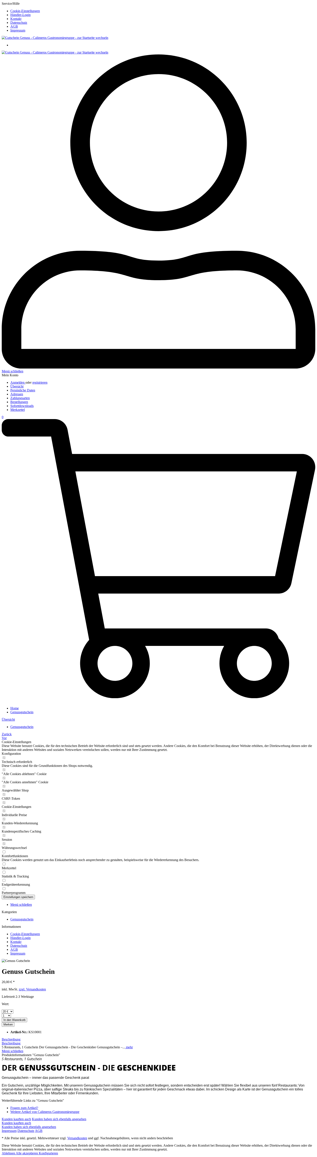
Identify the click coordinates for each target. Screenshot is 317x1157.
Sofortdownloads (22, 406)
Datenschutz (18, 22)
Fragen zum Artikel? (24, 1108)
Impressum (17, 30)
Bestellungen (19, 402)
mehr (129, 1047)
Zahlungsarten (20, 398)
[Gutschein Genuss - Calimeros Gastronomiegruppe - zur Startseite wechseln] (55, 38)
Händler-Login (20, 15)
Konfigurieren (48, 1153)
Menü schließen (12, 371)
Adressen (16, 394)
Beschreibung (11, 1039)
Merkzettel (17, 410)
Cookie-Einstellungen (25, 11)
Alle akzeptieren (27, 1153)
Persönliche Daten (22, 390)
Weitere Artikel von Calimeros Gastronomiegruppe (44, 1112)
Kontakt (15, 19)
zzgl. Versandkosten (32, 989)
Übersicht (17, 386)
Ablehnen (9, 1153)
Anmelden (17, 382)
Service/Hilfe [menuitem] (21, 17)
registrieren (39, 382)
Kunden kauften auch (16, 1119)
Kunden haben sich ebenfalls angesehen (59, 1119)
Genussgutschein (21, 919)
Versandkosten (77, 1138)
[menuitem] (162, 11)
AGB (14, 26)
